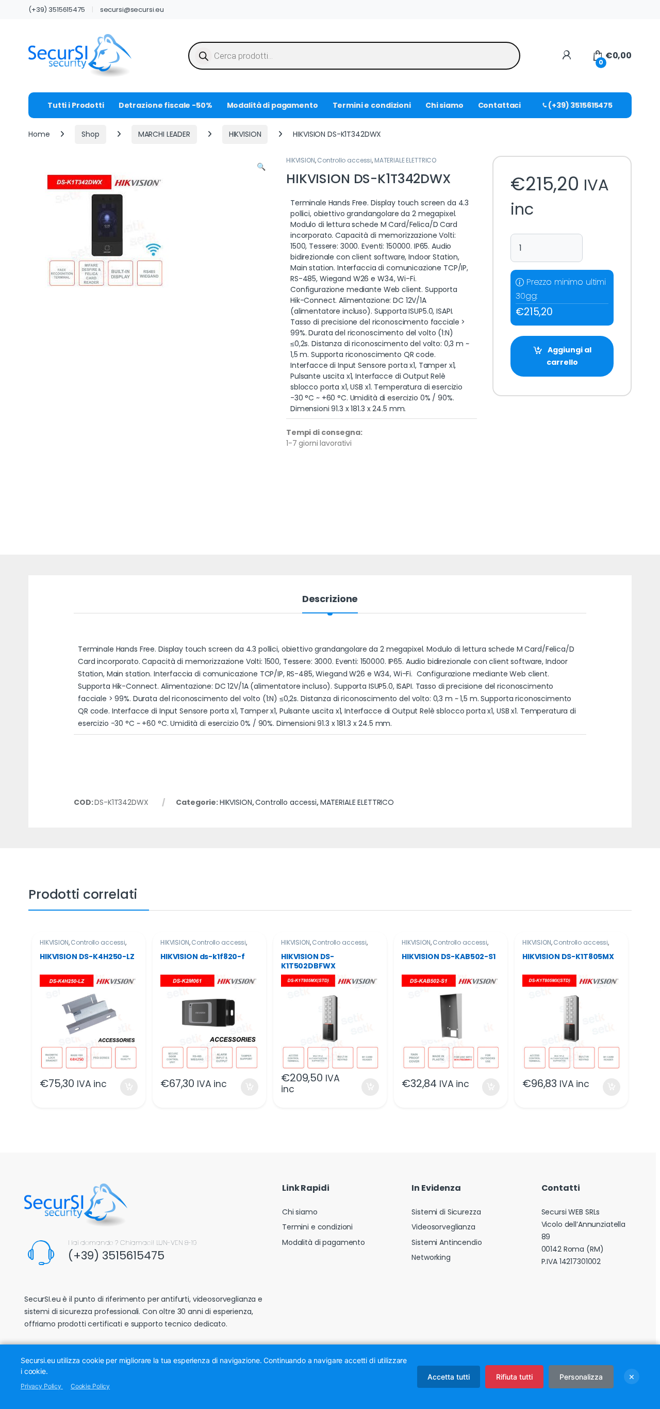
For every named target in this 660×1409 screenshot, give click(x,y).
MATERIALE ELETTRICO (405, 160)
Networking (431, 1257)
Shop (90, 134)
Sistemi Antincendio (446, 1242)
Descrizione (330, 599)
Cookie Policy (90, 1386)
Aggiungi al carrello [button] (122, 1087)
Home (39, 134)
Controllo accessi (344, 160)
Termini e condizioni (372, 105)
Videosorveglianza (443, 1227)
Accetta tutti (448, 1376)
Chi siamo (444, 105)
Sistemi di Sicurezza (446, 1212)
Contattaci (499, 105)
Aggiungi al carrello (569, 356)
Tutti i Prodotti (75, 105)
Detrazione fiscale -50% (165, 105)
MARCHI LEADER (164, 134)
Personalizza (581, 1376)
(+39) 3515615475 (56, 9)
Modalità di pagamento (272, 105)
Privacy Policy (42, 1386)
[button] (261, 167)
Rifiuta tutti (514, 1376)
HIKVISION (245, 134)
